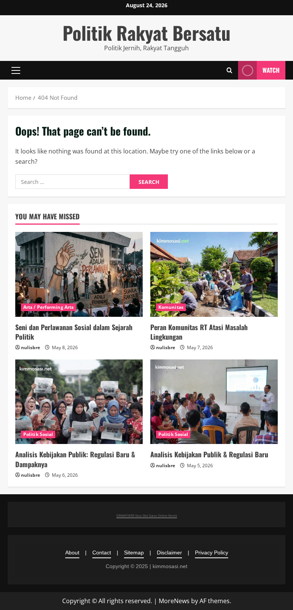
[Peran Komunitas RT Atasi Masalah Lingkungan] (214, 274)
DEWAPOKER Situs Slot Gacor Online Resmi (146, 515)
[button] (16, 70)
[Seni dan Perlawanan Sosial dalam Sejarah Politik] (79, 274)
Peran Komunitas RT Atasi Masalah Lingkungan (199, 332)
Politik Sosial (38, 434)
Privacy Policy (211, 552)
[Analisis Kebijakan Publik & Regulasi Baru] (214, 401)
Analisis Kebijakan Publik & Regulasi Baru (209, 454)
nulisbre (30, 347)
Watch (271, 70)
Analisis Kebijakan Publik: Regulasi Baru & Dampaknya (75, 459)
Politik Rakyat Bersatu (146, 32)
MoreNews (174, 601)
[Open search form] (229, 70)
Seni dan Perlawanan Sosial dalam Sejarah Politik (73, 332)
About (72, 552)
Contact (101, 552)
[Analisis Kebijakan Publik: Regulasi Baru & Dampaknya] (79, 401)
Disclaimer (169, 552)
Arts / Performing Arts (48, 307)
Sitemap (134, 552)
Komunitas (171, 307)
